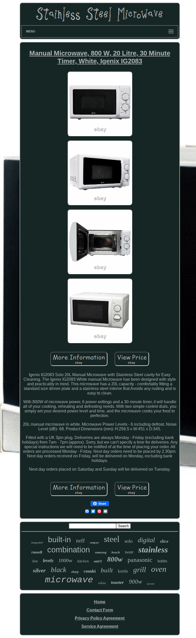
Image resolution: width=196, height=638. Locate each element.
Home (99, 602)
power (150, 583)
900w (135, 581)
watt (98, 561)
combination (68, 549)
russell (36, 552)
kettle (123, 571)
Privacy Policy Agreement (100, 618)
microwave (69, 580)
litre (35, 561)
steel (111, 539)
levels (48, 560)
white (102, 583)
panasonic (140, 559)
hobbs (162, 561)
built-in (59, 539)
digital (146, 540)
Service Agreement (99, 626)
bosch (116, 552)
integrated (37, 542)
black (58, 570)
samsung (100, 552)
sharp (75, 572)
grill (139, 569)
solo (129, 541)
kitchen (83, 561)
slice (164, 541)
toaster (117, 582)
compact (94, 542)
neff (80, 541)
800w (114, 559)
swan (129, 552)
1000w (65, 560)
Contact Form (100, 610)
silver (39, 570)
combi (90, 571)
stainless (153, 549)
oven (158, 569)
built (107, 570)
